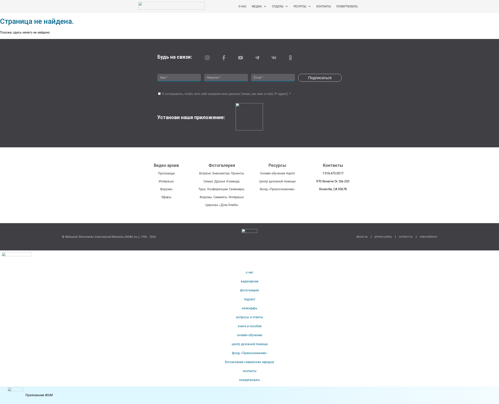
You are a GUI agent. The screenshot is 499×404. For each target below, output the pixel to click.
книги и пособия (249, 326)
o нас (242, 6)
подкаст (249, 299)
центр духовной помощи (250, 344)
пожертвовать (347, 6)
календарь (249, 308)
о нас (249, 272)
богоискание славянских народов (249, 362)
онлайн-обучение (249, 335)
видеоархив (249, 281)
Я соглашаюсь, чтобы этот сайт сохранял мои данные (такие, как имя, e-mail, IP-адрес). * (226, 94)
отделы (277, 6)
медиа (257, 6)
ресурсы (300, 6)
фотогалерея (249, 290)
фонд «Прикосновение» (249, 353)
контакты (323, 6)
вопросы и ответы (249, 317)
